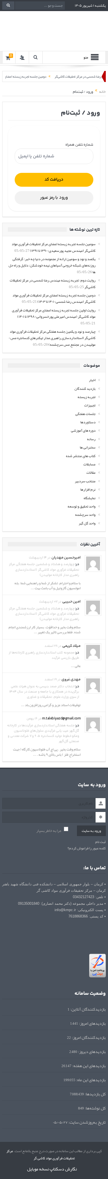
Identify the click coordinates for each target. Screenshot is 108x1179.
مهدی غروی (71, 679)
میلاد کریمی (71, 646)
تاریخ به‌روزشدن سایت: (87, 1122)
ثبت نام (100, 842)
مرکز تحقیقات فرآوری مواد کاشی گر (40, 1154)
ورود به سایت (91, 830)
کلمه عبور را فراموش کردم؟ (87, 848)
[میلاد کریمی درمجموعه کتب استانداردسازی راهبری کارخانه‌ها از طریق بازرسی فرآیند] (93, 653)
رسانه (91, 439)
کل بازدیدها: (95, 1094)
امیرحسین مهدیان (66, 558)
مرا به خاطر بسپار (48, 830)
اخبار (92, 380)
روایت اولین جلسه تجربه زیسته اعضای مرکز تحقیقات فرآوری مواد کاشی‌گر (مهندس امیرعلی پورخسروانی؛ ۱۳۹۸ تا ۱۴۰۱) (54, 313)
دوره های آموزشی (83, 430)
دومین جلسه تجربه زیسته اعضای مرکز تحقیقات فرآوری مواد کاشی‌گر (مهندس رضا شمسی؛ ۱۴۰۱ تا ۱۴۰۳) (54, 298)
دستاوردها (88, 422)
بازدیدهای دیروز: (91, 1051)
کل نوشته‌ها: (95, 1108)
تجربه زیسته (87, 397)
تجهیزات (90, 405)
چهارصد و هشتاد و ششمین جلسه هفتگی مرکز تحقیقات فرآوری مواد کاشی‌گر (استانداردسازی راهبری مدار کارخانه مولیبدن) (44, 570)
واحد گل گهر (87, 523)
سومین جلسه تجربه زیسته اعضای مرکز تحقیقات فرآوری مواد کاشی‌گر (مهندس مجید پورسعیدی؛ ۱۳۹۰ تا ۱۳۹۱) (54, 247)
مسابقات (89, 464)
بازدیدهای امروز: (92, 1023)
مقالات (91, 472)
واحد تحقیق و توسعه (82, 506)
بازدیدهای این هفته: (88, 1066)
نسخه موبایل (38, 1169)
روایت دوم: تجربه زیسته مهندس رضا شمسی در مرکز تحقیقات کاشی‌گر (53, 283)
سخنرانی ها (88, 447)
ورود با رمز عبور (54, 197)
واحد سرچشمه (85, 514)
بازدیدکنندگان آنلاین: (88, 1009)
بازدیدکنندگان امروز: (88, 1037)
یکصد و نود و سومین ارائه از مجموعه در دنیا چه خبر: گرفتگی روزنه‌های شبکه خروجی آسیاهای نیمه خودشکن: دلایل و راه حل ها (52, 265)
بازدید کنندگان (85, 388)
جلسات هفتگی (85, 413)
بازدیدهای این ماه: (90, 1080)
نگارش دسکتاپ (63, 1169)
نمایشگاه (90, 498)
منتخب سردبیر (85, 481)
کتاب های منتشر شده (81, 456)
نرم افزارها (88, 489)
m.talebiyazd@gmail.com (61, 719)
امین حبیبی (71, 602)
